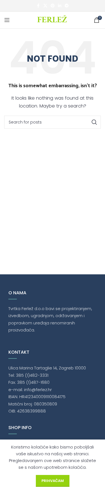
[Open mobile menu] (7, 20)
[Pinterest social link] (52, 6)
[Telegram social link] (66, 6)
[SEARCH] (94, 122)
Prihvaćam (52, 480)
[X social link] (45, 6)
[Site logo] (52, 20)
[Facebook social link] (38, 6)
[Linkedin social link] (59, 6)
